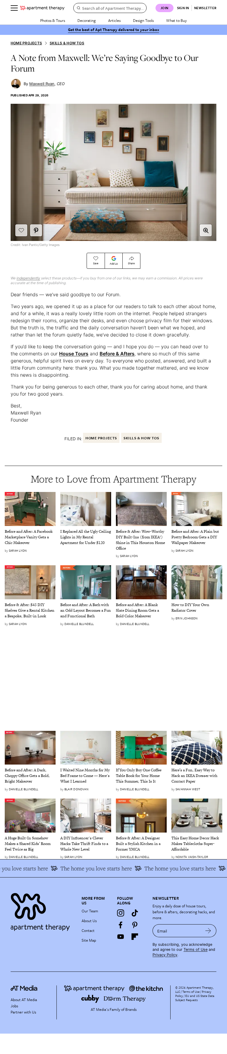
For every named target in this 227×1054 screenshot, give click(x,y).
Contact (88, 930)
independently (28, 278)
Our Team (90, 911)
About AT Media (24, 1000)
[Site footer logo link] (42, 910)
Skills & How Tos (67, 43)
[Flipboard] (134, 936)
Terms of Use (195, 949)
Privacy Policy (165, 955)
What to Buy (176, 20)
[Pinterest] (134, 924)
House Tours (73, 354)
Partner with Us (23, 1012)
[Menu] (14, 8)
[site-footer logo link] (24, 989)
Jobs (14, 1006)
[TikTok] (134, 913)
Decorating (86, 20)
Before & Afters (117, 354)
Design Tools (143, 20)
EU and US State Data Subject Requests (194, 997)
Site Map (89, 940)
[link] (30, 537)
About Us (89, 921)
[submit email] (208, 930)
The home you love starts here (89, 868)
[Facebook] (120, 924)
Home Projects (26, 43)
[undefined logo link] (42, 8)
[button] (206, 230)
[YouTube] (120, 936)
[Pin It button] (36, 230)
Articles (114, 20)
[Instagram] (120, 913)
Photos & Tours (52, 20)
